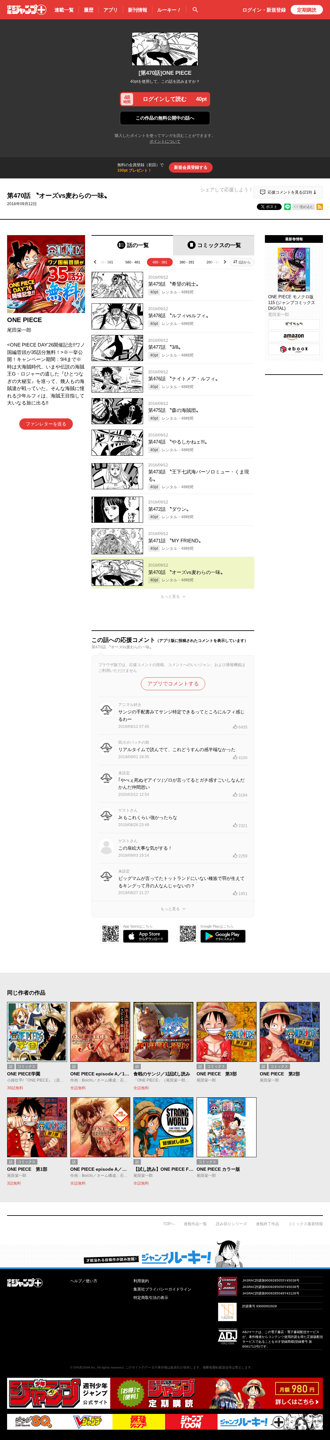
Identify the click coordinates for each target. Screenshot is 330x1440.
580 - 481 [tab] (132, 262)
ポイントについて (165, 141)
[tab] (132, 245)
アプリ (110, 10)
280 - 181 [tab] (214, 262)
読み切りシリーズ (231, 1224)
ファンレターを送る (46, 423)
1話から (244, 262)
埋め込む (306, 207)
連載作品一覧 (195, 1224)
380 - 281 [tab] (187, 262)
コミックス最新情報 (305, 1224)
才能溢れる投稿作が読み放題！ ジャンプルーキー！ (165, 1253)
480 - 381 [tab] (159, 262)
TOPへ (169, 1224)
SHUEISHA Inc (84, 1367)
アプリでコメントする (173, 683)
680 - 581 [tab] (105, 262)
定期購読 (306, 10)
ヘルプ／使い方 (83, 1281)
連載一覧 (64, 10)
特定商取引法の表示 (150, 1297)
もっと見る (170, 596)
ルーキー (169, 10)
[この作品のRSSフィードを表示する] (319, 207)
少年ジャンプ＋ (26, 10)
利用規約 (141, 1281)
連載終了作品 (267, 1224)
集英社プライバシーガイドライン (162, 1289)
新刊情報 (137, 10)
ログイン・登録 (264, 10)
